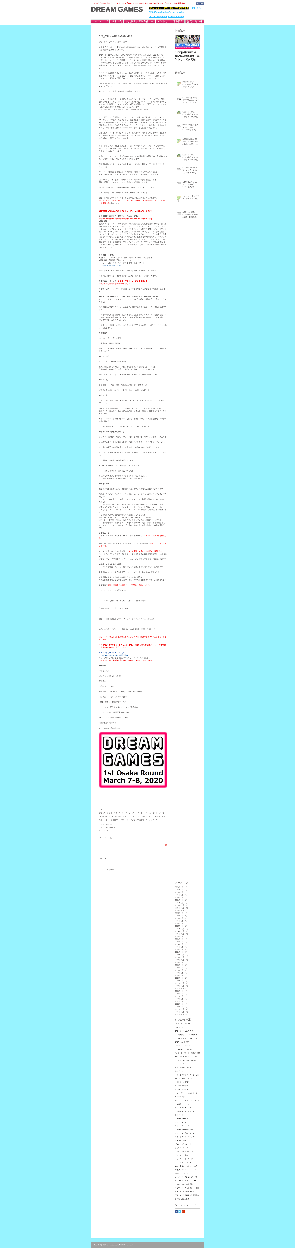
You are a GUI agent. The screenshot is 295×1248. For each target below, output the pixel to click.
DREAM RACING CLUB (182, 1046)
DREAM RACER (192, 1038)
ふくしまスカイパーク (183, 1075)
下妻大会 (178, 1195)
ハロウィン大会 (191, 1166)
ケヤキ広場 (179, 1111)
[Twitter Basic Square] (179, 1211)
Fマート (187, 1053)
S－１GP (178, 1060)
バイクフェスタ (180, 1170)
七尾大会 (178, 1192)
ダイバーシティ (180, 1141)
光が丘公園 (185, 1199)
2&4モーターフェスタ (183, 1024)
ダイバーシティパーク (183, 1144)
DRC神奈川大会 (191, 1035)
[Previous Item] (179, 42)
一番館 (196, 1188)
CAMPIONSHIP (180, 1027)
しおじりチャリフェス (183, 1068)
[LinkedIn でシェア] (111, 838)
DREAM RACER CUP (106, 816)
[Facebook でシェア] (100, 838)
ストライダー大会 (110, 813)
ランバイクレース (190, 1181)
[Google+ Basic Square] (183, 1211)
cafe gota (186, 1060)
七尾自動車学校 (188, 1192)
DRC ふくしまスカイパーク (185, 1031)
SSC (196, 1057)
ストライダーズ (152, 820)
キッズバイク (147, 816)
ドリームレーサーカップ (145, 813)
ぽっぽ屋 (196, 1075)
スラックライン (193, 1137)
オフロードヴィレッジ (183, 1089)
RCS (122, 820)
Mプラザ (186, 1057)
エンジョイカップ (181, 1086)
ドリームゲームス (134, 816)
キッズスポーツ (191, 1093)
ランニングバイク (190, 1177)
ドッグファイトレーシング (184, 1152)
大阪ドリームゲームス (107, 828)
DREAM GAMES (117, 9)
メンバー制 (179, 1177)
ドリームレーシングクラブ (184, 1162)
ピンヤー (192, 1173)
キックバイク (180, 1093)
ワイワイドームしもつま (184, 1188)
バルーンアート (193, 1170)
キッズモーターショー (183, 1104)
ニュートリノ (180, 1166)
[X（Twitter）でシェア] (106, 838)
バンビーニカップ (181, 1173)
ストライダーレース (126, 813)
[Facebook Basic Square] (176, 1211)
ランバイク (160, 813)
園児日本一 (115, 820)
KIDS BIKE (178, 1057)
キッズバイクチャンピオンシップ (187, 1100)
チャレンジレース (181, 1148)
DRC (100, 813)
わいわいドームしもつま (184, 1079)
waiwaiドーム (179, 1064)
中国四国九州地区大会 (191, 1195)
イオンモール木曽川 (182, 1082)
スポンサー (193, 1133)
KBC (198, 1053)
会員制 (177, 1199)
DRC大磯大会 (179, 1035)
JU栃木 (193, 1053)
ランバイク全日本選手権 (134, 820)
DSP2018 (190, 1049)
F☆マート (178, 1053)
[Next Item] (197, 42)
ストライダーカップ (182, 1119)
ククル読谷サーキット (183, 1108)
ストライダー (104, 820)
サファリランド (190, 1111)
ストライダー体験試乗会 (184, 1130)
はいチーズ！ (180, 1071)
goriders (193, 1060)
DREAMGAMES (159, 816)
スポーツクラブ (180, 1137)
